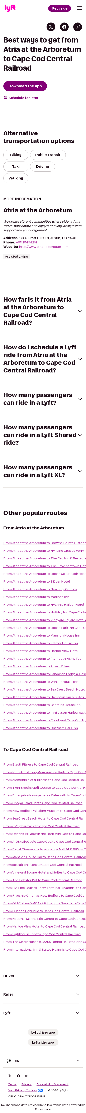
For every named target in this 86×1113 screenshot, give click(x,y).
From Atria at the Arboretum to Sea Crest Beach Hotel (44, 689)
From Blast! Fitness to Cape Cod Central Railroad (40, 764)
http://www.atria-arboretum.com (43, 246)
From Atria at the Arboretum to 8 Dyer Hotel (36, 581)
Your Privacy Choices (22, 1090)
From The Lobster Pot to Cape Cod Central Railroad (42, 880)
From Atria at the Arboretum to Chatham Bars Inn (40, 728)
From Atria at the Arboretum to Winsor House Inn (40, 681)
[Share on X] (51, 27)
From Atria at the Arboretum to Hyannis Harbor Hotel (43, 604)
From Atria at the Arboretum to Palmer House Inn (40, 643)
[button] (79, 8)
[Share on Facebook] (64, 27)
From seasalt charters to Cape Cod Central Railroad (42, 864)
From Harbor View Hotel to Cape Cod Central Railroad (44, 926)
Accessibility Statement (52, 1084)
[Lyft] (10, 8)
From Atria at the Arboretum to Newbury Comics (40, 589)
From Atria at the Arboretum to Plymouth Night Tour (43, 658)
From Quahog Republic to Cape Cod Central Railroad (43, 911)
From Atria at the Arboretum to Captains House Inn (42, 705)
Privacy (27, 1084)
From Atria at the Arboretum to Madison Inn (36, 597)
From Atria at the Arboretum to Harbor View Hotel (41, 651)
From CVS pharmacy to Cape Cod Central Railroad (41, 826)
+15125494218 (26, 242)
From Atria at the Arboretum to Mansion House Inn (41, 635)
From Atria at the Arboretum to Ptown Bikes (36, 666)
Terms (12, 1084)
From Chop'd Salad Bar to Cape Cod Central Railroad (42, 803)
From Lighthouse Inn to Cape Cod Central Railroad (42, 934)
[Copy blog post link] (78, 27)
